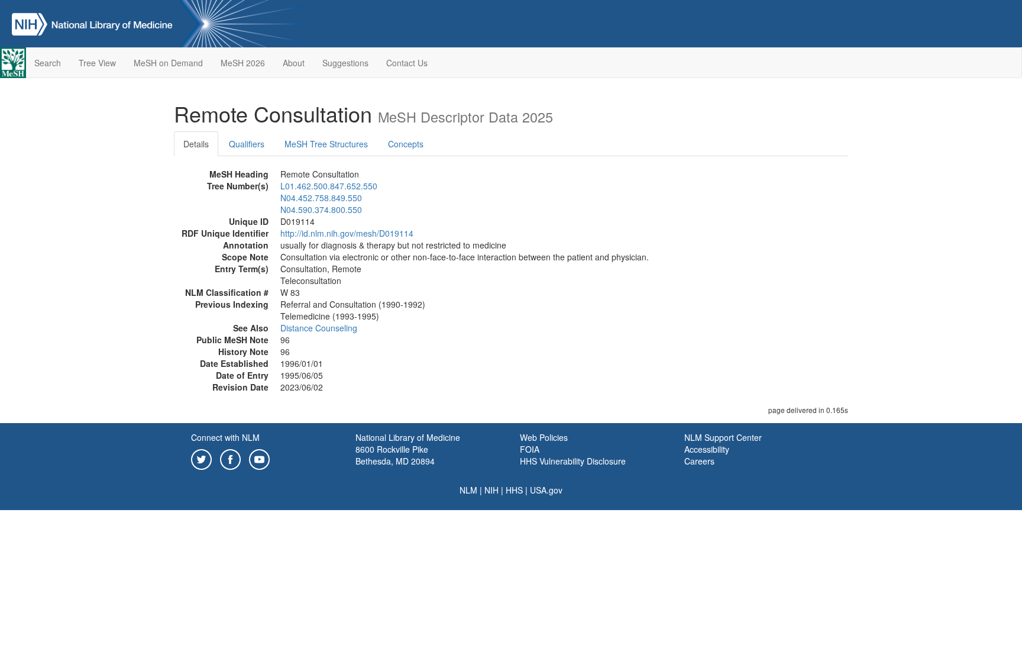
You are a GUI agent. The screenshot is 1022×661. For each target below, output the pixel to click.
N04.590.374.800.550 (321, 209)
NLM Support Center (723, 437)
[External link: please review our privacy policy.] (201, 458)
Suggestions (345, 63)
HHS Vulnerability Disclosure (573, 461)
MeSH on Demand (168, 63)
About (294, 63)
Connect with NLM (225, 437)
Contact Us (407, 63)
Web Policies (544, 437)
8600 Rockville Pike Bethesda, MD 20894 (395, 455)
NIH (491, 490)
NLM (468, 490)
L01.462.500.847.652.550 (328, 186)
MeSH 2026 (243, 63)
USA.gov (546, 490)
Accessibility (706, 449)
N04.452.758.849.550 (321, 198)
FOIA (529, 449)
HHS (514, 490)
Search (47, 63)
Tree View (97, 63)
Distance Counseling (318, 328)
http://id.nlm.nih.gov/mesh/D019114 (346, 233)
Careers (699, 461)
